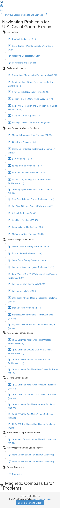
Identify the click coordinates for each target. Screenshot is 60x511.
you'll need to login (41, 498)
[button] (1, 2)
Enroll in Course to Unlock (30, 502)
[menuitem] (1, 6)
